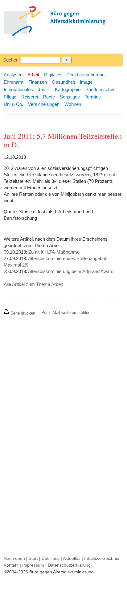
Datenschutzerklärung (69, 565)
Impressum (33, 565)
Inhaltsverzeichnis (101, 558)
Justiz (44, 89)
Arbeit (33, 74)
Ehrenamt (13, 82)
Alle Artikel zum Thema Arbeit (33, 284)
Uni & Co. (13, 104)
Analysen (13, 74)
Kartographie (67, 89)
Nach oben (14, 558)
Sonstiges (70, 96)
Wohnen (72, 104)
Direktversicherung (85, 74)
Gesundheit (63, 82)
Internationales (18, 89)
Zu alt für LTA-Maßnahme (54, 252)
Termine (93, 96)
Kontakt (11, 565)
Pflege (10, 96)
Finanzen (37, 82)
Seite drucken (22, 313)
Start (33, 558)
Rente (49, 96)
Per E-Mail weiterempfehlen (65, 312)
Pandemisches (100, 89)
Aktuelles (71, 558)
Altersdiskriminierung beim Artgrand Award (70, 271)
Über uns (50, 558)
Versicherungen (43, 104)
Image (86, 82)
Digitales (52, 74)
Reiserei (29, 96)
